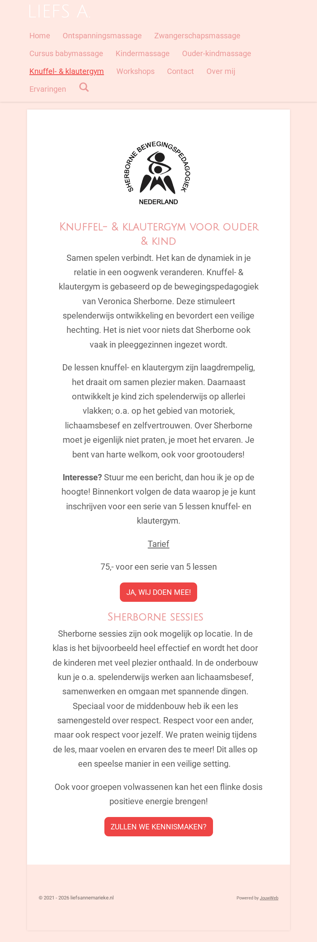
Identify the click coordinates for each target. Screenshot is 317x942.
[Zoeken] (83, 87)
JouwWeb (269, 898)
